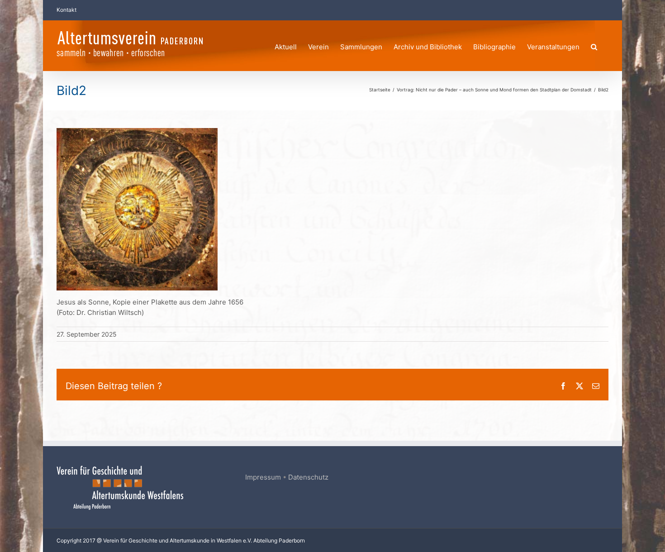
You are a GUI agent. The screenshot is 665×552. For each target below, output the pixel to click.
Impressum (263, 477)
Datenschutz (308, 477)
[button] (594, 45)
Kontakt (66, 9)
